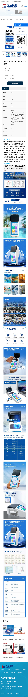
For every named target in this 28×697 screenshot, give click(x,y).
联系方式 (13, 672)
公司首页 (3, 669)
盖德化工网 (9, 693)
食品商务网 (17, 693)
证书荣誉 (6, 672)
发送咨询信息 (15, 83)
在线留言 (20, 672)
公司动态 (17, 669)
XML (11, 688)
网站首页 (11, 19)
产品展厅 (17, 19)
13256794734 (8, 678)
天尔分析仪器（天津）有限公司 (8, 686)
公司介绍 (10, 669)
